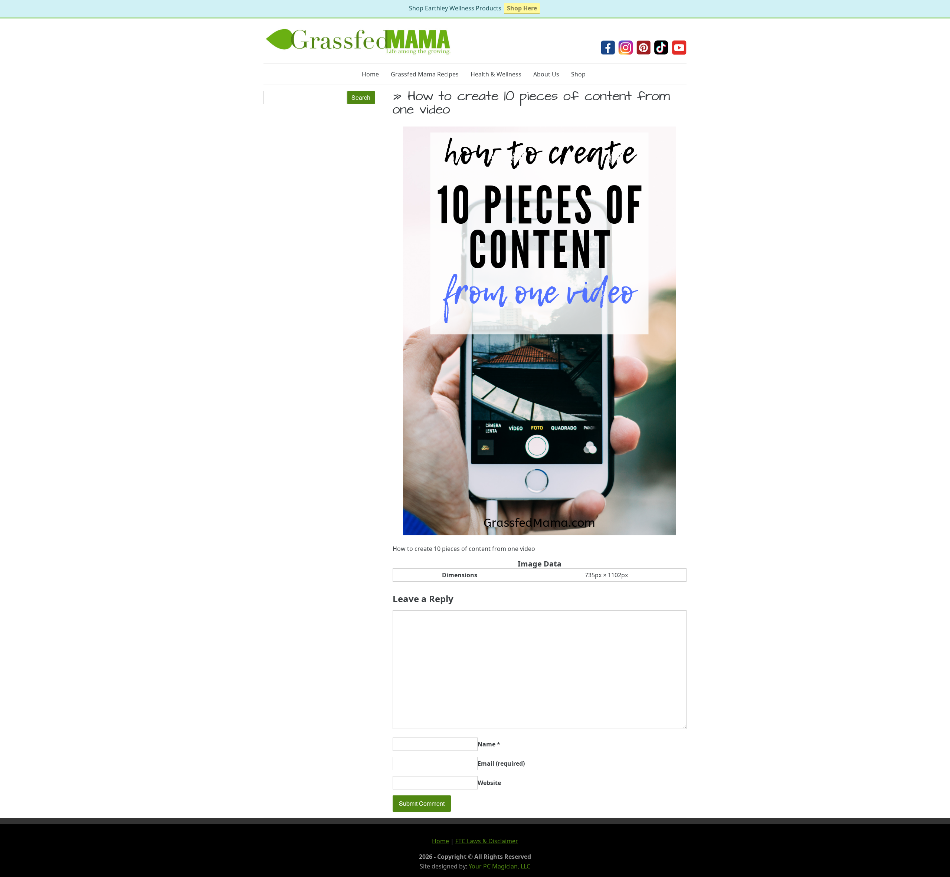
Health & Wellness (496, 74)
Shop (578, 74)
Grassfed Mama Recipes (425, 74)
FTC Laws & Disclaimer (486, 841)
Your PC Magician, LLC (499, 866)
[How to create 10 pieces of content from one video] (539, 533)
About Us (546, 74)
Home (370, 74)
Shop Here (522, 8)
